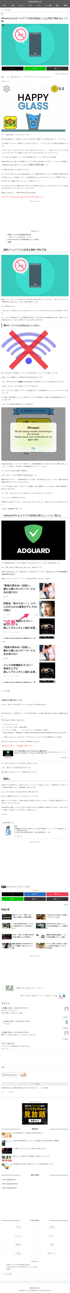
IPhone (10, 886)
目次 (32, 231)
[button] (68, 10)
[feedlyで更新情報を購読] (18, 836)
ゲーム (16, 886)
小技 (28, 886)
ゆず (15, 826)
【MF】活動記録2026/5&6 (10, 1184)
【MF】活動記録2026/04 (9, 1188)
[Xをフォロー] (15, 836)
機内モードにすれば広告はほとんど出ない (21, 237)
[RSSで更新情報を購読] (21, 836)
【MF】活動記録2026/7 (9, 1179)
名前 (2, 1067)
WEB (4, 886)
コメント (5, 1048)
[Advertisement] (35, 215)
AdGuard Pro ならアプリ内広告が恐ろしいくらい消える (23, 239)
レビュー (22, 886)
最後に (10, 242)
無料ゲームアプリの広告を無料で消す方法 (19, 234)
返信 (66, 1017)
